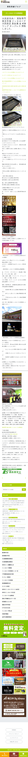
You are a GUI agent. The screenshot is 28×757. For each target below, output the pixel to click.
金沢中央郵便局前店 (7, 617)
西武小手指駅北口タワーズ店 (9, 598)
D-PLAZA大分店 (6, 607)
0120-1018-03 (13, 434)
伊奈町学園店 (5, 614)
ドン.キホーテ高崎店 (7, 568)
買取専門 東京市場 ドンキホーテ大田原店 (12, 427)
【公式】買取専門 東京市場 (5, 2)
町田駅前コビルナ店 (7, 601)
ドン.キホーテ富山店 (7, 610)
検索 (24, 489)
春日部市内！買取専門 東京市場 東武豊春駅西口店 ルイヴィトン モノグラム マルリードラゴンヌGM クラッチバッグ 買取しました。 (14, 529)
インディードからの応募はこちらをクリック (13, 78)
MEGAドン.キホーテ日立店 (8, 592)
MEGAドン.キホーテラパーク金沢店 (10, 589)
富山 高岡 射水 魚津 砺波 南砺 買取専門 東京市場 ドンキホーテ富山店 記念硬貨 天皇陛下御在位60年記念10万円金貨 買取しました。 (14, 502)
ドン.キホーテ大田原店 (7, 580)
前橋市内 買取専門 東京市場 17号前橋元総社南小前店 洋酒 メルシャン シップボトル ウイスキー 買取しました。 (14, 540)
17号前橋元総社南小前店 (8, 574)
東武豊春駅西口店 (6, 583)
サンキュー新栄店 (6, 577)
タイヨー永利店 (5, 586)
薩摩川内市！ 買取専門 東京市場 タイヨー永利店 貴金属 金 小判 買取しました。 (14, 512)
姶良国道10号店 (6, 555)
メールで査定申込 (14, 755)
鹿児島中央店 (5, 552)
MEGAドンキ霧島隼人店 (8, 564)
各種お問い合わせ (23, 755)
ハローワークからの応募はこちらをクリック (13, 72)
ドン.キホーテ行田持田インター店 (10, 571)
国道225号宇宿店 (6, 604)
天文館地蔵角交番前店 (7, 561)
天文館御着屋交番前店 (7, 558)
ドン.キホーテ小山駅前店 (8, 595)
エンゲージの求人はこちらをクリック (11, 75)
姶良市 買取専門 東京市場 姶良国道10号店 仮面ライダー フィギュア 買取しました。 (14, 520)
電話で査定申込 (5, 755)
